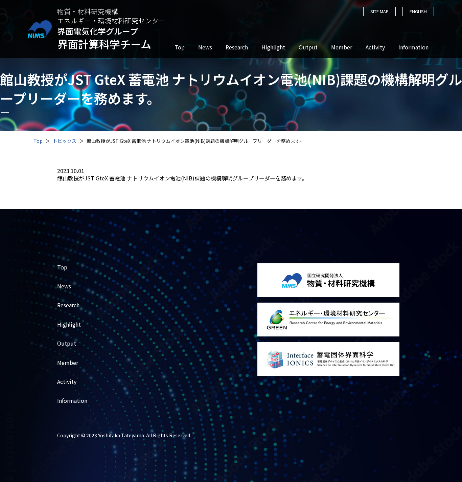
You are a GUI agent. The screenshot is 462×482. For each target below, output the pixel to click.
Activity (375, 47)
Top (180, 47)
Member (341, 47)
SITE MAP (379, 11)
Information (413, 47)
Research (237, 47)
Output (308, 47)
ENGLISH (418, 11)
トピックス (64, 140)
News (205, 47)
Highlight (273, 47)
